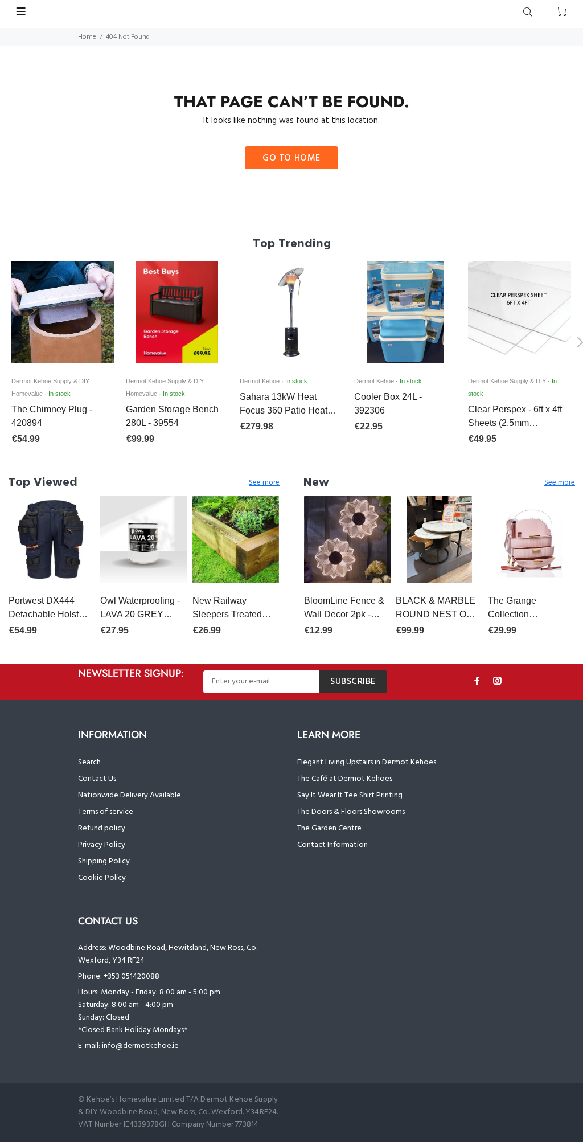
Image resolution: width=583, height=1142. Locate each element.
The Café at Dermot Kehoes (344, 778)
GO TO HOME (291, 158)
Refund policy (101, 828)
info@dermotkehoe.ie (140, 1046)
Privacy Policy (101, 845)
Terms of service (105, 811)
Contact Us (97, 778)
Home (87, 37)
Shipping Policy (104, 861)
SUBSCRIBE (353, 681)
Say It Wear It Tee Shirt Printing (350, 795)
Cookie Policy (102, 878)
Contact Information (332, 845)
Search (89, 762)
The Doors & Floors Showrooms (351, 811)
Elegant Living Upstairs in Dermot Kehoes (366, 762)
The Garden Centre (329, 828)
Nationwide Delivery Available (129, 795)
